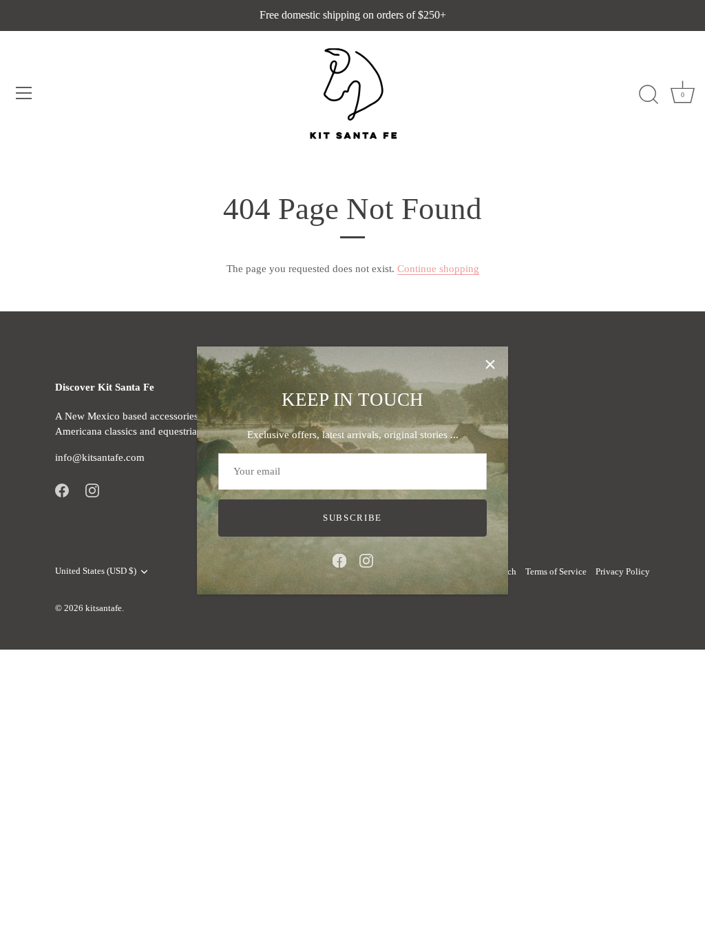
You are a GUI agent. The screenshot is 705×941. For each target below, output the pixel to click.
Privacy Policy (623, 572)
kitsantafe (103, 608)
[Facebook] (339, 560)
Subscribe (352, 518)
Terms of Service (556, 572)
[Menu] (24, 93)
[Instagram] (366, 560)
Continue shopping (438, 268)
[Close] (490, 364)
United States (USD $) (95, 571)
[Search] (648, 95)
